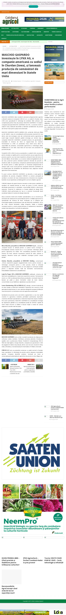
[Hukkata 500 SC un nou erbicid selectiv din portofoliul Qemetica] (47, 187)
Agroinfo (32, 81)
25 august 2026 (57, 269)
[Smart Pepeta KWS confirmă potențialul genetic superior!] (47, 243)
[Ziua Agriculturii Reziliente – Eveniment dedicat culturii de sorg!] (47, 264)
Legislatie (40, 35)
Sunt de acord (33, 6)
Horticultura (5, 32)
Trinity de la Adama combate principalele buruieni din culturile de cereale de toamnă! (58, 220)
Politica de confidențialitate (52, 4)
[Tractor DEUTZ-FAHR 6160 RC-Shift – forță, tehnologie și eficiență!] (54, 546)
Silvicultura (30, 35)
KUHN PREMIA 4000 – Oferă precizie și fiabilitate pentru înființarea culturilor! (57, 162)
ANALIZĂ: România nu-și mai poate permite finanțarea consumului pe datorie (58, 208)
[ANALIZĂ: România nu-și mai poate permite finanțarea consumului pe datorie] (47, 207)
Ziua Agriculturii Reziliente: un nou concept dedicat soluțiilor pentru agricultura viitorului (58, 175)
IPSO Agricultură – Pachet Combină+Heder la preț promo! (57, 408)
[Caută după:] (55, 42)
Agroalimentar (36, 32)
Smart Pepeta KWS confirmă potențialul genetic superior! (56, 243)
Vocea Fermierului (51, 28)
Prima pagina (5, 28)
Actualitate (15, 28)
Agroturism (48, 35)
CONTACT (4, 38)
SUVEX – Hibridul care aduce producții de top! (56, 416)
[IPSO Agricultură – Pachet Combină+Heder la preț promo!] (47, 408)
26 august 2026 (57, 225)
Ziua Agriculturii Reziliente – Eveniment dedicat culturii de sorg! (58, 265)
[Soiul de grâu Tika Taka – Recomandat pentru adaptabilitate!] (47, 150)
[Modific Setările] (64, 4)
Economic (24, 28)
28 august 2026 (50, 109)
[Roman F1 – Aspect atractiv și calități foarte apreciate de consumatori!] (47, 253)
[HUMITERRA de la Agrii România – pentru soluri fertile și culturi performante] (54, 89)
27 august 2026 (57, 180)
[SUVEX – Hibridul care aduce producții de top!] (46, 418)
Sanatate (46, 32)
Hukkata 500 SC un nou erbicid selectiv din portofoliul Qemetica (57, 187)
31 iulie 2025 (7, 81)
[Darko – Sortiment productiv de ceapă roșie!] (47, 197)
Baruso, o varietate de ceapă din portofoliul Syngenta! (58, 276)
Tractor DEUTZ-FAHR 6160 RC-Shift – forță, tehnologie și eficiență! (53, 560)
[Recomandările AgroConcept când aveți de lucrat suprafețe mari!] (11, 576)
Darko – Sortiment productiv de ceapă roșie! (56, 197)
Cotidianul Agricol (16, 81)
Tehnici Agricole (56, 32)
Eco (2, 35)
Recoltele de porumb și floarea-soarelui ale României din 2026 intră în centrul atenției (57, 232)
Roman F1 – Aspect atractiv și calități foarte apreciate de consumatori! (56, 254)
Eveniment (41, 28)
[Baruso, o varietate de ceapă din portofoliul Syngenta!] (47, 337)
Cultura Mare (25, 32)
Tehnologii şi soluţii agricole (15, 35)
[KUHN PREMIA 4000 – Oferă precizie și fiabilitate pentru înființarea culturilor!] (47, 162)
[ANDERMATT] (33, 534)
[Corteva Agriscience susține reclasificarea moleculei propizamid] (47, 137)
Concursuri (58, 35)
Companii (32, 28)
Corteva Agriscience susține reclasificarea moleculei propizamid (58, 139)
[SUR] (33, 478)
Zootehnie (15, 32)
